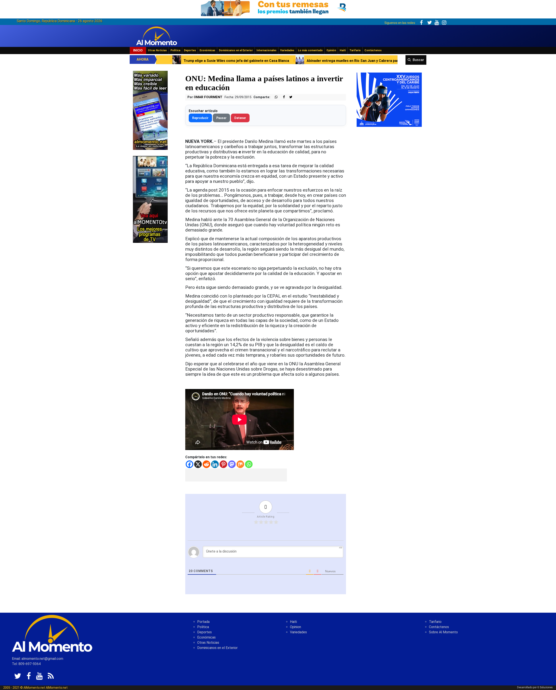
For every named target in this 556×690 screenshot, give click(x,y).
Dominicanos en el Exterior (236, 50)
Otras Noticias (157, 50)
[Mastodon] (232, 464)
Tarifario (355, 50)
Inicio (138, 50)
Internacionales (266, 50)
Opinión (331, 50)
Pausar (221, 118)
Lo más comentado (310, 50)
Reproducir (200, 118)
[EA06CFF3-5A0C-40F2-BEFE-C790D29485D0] (150, 199)
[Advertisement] (236, 475)
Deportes (190, 50)
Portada (203, 622)
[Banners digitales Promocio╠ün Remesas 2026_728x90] (278, 7)
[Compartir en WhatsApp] (274, 97)
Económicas (207, 50)
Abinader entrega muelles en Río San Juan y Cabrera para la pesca (295, 61)
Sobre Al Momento (443, 632)
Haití (343, 50)
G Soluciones (545, 687)
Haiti (293, 622)
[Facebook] (189, 464)
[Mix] (240, 464)
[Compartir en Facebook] (281, 97)
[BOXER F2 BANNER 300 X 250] (389, 99)
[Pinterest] (223, 464)
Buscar (418, 60)
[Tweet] (289, 97)
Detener (240, 118)
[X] (198, 464)
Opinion (295, 627)
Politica (203, 627)
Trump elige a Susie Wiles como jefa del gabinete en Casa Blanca (171, 61)
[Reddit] (206, 464)
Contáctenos (373, 50)
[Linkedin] (215, 464)
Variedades (287, 50)
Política (175, 50)
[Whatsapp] (249, 464)
